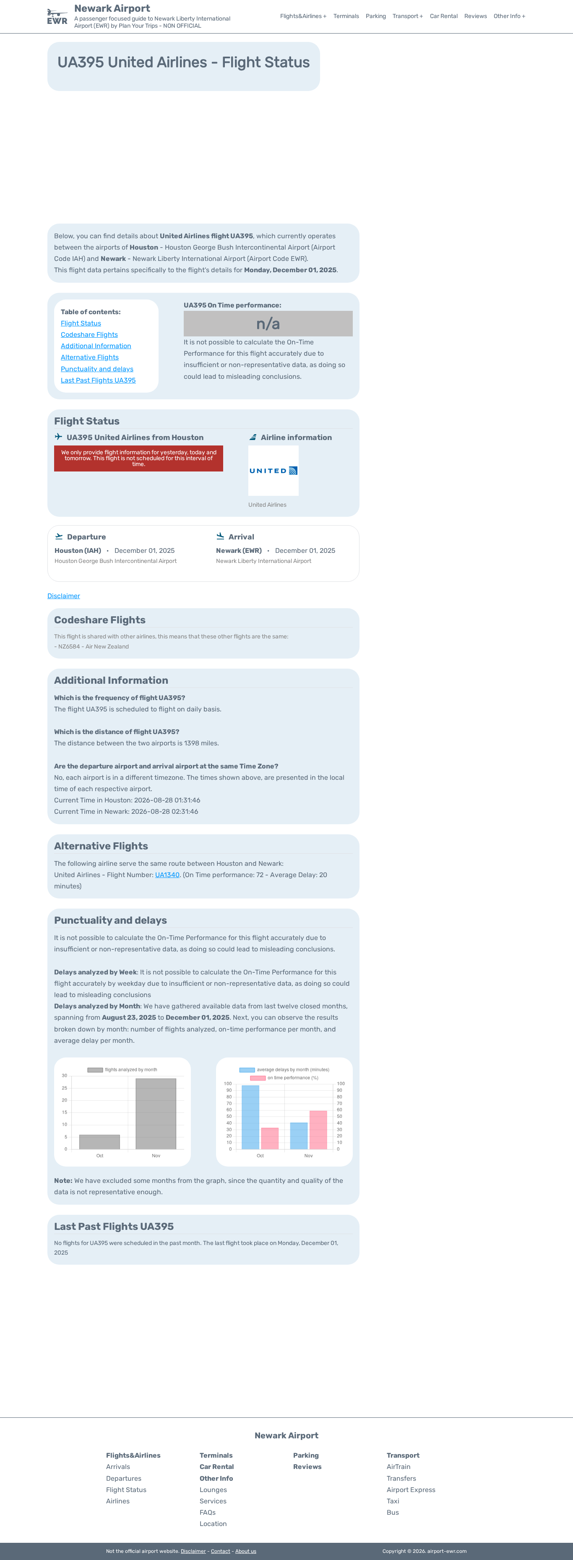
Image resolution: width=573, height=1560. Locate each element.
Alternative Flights (90, 357)
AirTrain (399, 1467)
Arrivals (118, 1467)
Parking (376, 16)
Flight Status (81, 323)
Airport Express (411, 1490)
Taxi (393, 1501)
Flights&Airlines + (303, 16)
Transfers (401, 1478)
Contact (220, 1551)
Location (213, 1524)
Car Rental (444, 16)
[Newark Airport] (57, 16)
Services (213, 1501)
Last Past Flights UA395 (98, 380)
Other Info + (510, 16)
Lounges (213, 1490)
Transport (403, 1455)
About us (245, 1551)
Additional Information (96, 346)
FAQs (208, 1512)
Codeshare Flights (89, 335)
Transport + (408, 16)
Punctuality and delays (97, 369)
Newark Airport (112, 8)
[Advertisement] (286, 156)
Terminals (346, 16)
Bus (393, 1512)
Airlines (118, 1501)
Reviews (475, 16)
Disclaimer (193, 1551)
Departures (123, 1478)
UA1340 (167, 875)
